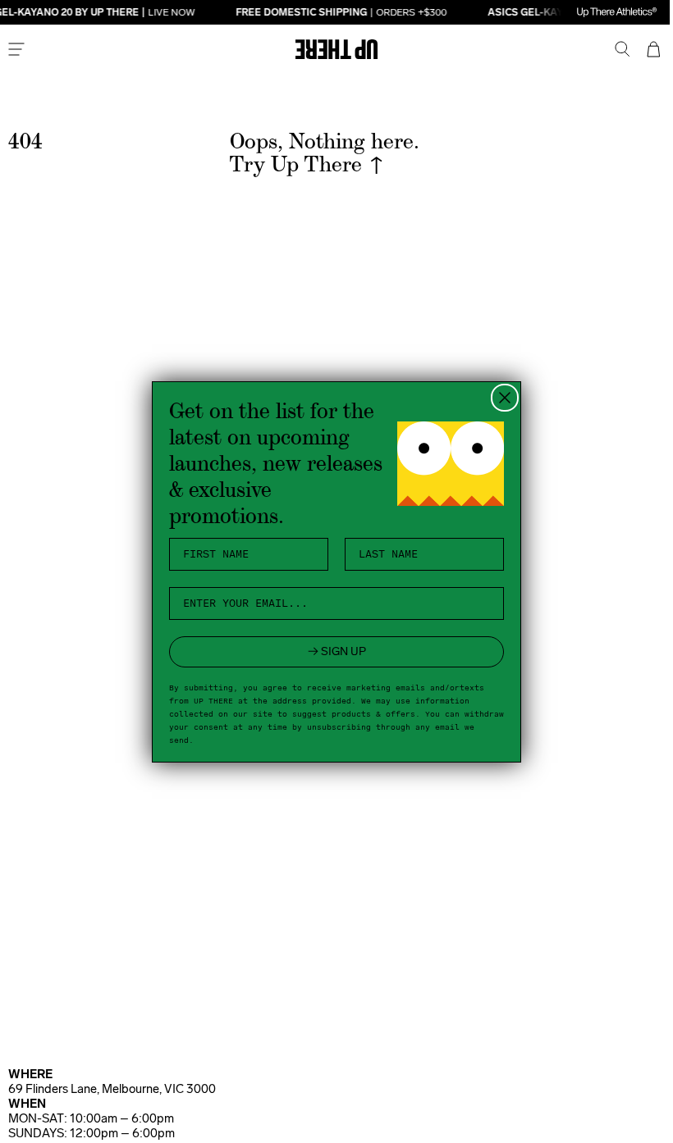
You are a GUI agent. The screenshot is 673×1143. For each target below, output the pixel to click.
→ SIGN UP (330, 651)
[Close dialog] (499, 397)
